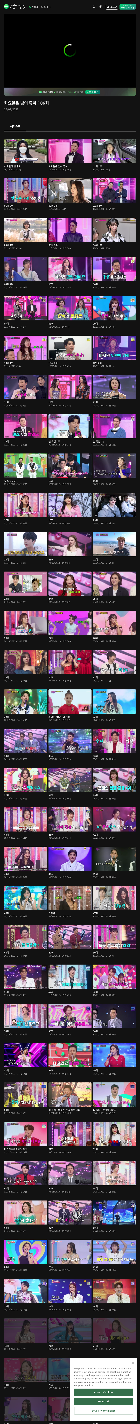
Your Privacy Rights (103, 1410)
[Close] (133, 1363)
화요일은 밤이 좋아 (20, 103)
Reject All (104, 1401)
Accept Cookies (103, 1392)
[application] (70, 51)
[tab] (15, 126)
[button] (70, 50)
